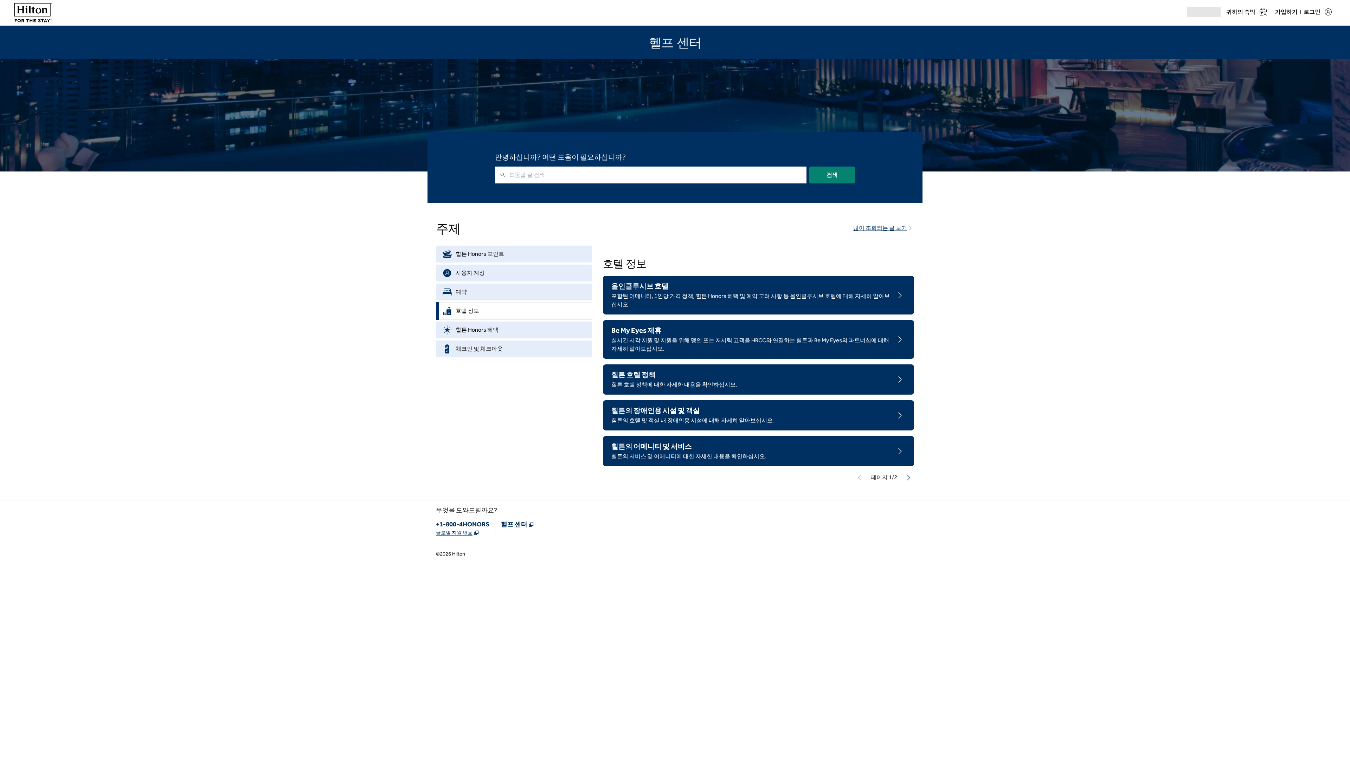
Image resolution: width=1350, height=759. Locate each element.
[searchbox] (650, 200)
